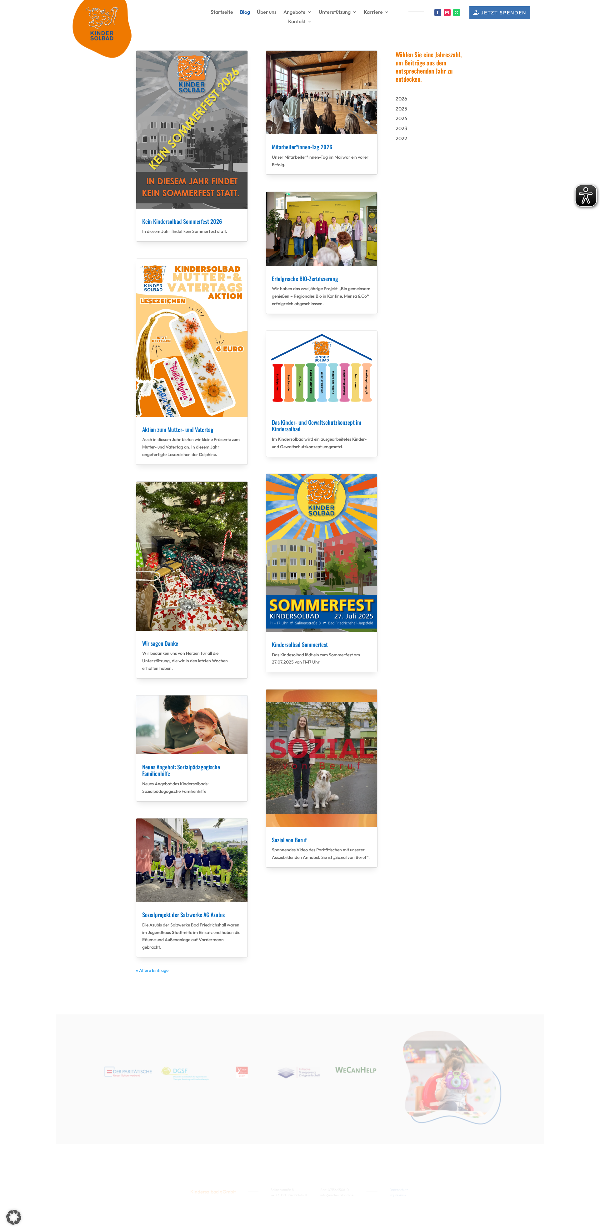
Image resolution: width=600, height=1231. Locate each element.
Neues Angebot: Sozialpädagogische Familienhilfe (181, 770)
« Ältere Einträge (152, 970)
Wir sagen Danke (160, 643)
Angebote (294, 12)
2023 (401, 128)
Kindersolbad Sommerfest (300, 644)
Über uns (267, 12)
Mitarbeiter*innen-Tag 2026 (302, 147)
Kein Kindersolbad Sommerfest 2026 (182, 221)
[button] (14, 1217)
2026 (401, 98)
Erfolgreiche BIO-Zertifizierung (305, 278)
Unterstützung (335, 12)
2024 (402, 118)
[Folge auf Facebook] (437, 12)
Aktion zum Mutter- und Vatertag (177, 429)
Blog (245, 12)
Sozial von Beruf (289, 840)
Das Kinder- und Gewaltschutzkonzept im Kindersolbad (316, 425)
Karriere (373, 12)
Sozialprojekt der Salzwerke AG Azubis (183, 914)
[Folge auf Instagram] (447, 12)
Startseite (222, 12)
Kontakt (297, 21)
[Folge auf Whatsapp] (456, 12)
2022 (401, 138)
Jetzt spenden (503, 12)
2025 (401, 108)
